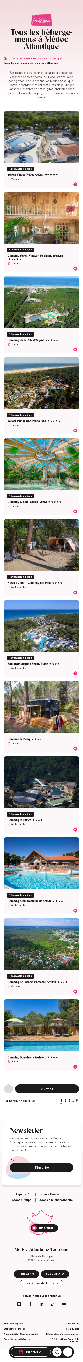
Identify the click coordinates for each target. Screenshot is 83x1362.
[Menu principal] (67, 1352)
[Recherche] (57, 1352)
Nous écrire (26, 1274)
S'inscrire (41, 1167)
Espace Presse (49, 1194)
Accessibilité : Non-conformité (21, 1334)
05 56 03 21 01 (55, 1274)
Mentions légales (13, 1323)
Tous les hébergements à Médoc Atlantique (37, 58)
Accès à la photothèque (56, 1200)
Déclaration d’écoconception (62, 1334)
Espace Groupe (20, 1200)
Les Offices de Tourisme (41, 1283)
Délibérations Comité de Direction (65, 1340)
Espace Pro (23, 1194)
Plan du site (72, 1329)
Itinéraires (46, 1228)
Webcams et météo (14, 1329)
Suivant (47, 1088)
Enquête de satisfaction (17, 1339)
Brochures (73, 1323)
